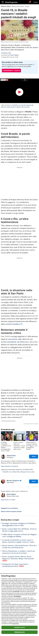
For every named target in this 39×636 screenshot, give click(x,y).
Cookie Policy (15, 623)
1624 (2, 583)
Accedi (36, 2)
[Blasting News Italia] (11, 2)
